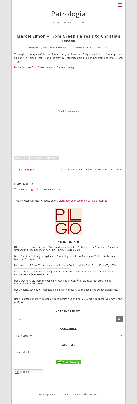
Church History (57, 47)
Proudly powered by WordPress (55, 394)
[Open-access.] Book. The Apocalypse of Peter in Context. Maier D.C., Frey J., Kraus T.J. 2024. (65, 265)
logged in (34, 189)
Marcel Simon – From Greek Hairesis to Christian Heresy (44, 67)
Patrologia (68, 13)
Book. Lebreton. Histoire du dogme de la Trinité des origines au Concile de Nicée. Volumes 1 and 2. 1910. (68, 300)
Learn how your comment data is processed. (83, 200)
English (24, 371)
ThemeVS (93, 394)
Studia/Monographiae (79, 47)
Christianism (21, 158)
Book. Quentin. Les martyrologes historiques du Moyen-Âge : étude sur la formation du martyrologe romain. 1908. (63, 282)
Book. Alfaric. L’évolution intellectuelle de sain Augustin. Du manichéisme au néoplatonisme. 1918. (66, 291)
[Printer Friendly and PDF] (68, 361)
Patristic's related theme (44, 158)
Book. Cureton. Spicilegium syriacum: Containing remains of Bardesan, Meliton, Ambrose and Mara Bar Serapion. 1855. (66, 258)
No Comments (100, 47)
